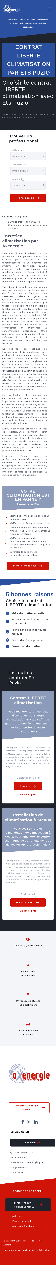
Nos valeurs (16, 1172)
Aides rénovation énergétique (26, 1162)
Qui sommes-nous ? (21, 1152)
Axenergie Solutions (23, 1226)
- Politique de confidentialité (35, 1250)
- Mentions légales (12, 1250)
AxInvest (17, 1216)
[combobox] (12, 185)
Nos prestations (19, 1167)
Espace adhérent (21, 1221)
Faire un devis (18, 1157)
